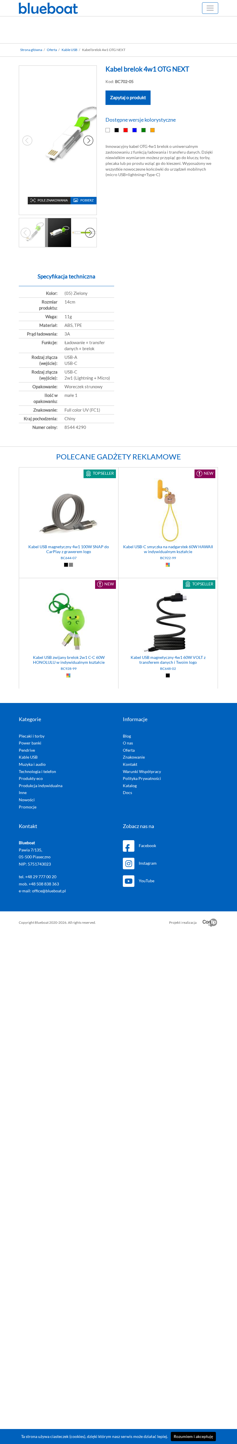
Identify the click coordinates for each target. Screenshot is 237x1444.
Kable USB (69, 50)
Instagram (148, 863)
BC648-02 (168, 669)
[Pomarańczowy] (152, 130)
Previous (27, 140)
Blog (127, 736)
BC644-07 (69, 558)
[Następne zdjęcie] (90, 232)
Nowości (27, 800)
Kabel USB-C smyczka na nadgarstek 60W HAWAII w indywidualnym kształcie (168, 549)
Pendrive (27, 750)
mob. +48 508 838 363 (39, 884)
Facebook (147, 845)
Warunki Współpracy (142, 771)
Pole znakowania (53, 200)
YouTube (146, 881)
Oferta (52, 50)
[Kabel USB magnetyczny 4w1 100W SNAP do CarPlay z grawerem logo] (68, 511)
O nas (128, 743)
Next (88, 140)
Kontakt (130, 764)
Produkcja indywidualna (40, 785)
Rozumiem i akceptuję (193, 1436)
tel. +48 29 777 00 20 (37, 876)
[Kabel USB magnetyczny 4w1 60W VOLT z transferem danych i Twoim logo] (168, 622)
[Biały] (107, 130)
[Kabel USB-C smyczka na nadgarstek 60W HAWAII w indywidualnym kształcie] (168, 511)
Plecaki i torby (32, 736)
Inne (23, 792)
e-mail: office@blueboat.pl (42, 891)
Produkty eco (31, 778)
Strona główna (31, 50)
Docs (127, 792)
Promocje (27, 807)
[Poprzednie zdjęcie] (25, 232)
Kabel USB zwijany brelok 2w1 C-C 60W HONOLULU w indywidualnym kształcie (69, 660)
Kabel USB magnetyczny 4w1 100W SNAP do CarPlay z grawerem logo (68, 549)
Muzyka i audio (32, 764)
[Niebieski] (134, 130)
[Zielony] (143, 130)
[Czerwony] (125, 130)
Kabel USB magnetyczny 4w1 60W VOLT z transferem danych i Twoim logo (168, 660)
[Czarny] (116, 130)
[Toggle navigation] (210, 8)
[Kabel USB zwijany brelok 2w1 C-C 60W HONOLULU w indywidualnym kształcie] (68, 622)
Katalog (130, 785)
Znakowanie (134, 757)
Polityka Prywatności (142, 778)
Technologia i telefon (37, 771)
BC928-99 (69, 669)
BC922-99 (168, 558)
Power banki (30, 743)
